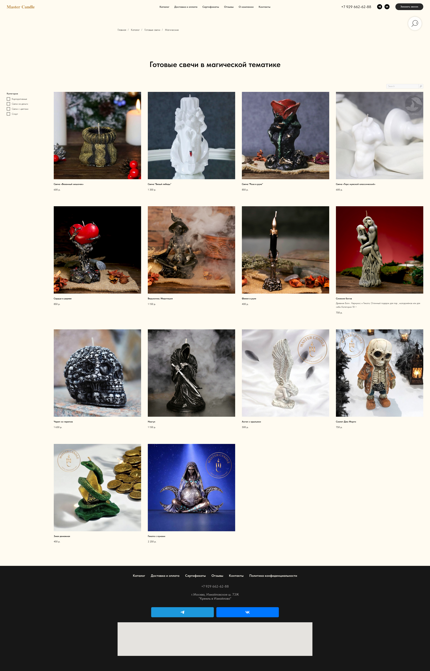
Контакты (264, 6)
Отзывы (229, 6)
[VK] (247, 612)
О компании (246, 6)
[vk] (387, 6)
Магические (172, 29)
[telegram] (379, 6)
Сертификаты (210, 6)
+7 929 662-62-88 (356, 7)
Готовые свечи (152, 29)
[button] (409, 6)
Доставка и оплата (185, 6)
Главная (122, 29)
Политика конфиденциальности (273, 576)
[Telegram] (182, 612)
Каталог (164, 6)
